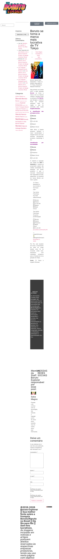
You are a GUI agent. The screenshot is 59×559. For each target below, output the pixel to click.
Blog (24, 96)
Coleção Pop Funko (23, 101)
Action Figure (19, 96)
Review (18, 126)
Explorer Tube (24, 105)
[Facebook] (2, 18)
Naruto (18, 114)
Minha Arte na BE (26, 112)
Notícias (19, 119)
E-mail (32, 476)
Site (31, 482)
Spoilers (23, 128)
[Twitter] (6, 18)
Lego (27, 108)
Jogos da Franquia (20, 108)
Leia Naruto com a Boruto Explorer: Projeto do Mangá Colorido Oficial (23, 62)
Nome (32, 470)
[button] (7, 23)
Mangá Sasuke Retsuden (21, 110)
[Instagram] (14, 18)
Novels (26, 119)
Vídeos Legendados (19, 130)
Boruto (18, 98)
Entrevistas (17, 103)
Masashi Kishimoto (18, 112)
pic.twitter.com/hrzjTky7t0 (40, 229)
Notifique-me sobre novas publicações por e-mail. (36, 496)
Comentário (34, 452)
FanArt (17, 107)
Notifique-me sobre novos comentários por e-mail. (36, 490)
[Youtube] (10, 18)
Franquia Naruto (24, 107)
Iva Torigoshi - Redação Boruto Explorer (22, 69)
